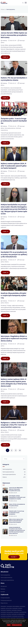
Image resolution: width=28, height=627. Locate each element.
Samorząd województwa (9, 474)
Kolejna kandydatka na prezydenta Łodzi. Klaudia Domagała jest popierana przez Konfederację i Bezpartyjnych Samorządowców (14, 209)
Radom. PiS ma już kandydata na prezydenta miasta (14, 79)
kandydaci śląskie (5, 618)
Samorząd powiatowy (10, 128)
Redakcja (5, 40)
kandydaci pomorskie (17, 616)
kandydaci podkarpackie (18, 614)
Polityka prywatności (16, 625)
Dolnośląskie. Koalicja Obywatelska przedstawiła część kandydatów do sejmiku (17, 497)
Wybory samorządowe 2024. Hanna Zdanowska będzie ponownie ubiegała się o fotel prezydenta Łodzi (14, 383)
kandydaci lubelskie (6, 610)
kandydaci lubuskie (17, 610)
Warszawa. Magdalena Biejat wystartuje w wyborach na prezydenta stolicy (14, 339)
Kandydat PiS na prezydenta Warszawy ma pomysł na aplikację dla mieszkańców (14, 254)
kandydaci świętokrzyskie (17, 618)
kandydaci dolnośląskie (13, 606)
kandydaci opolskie (6, 614)
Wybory (7, 261)
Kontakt (13, 557)
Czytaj (4, 57)
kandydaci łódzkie (17, 608)
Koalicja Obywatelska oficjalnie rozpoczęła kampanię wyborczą (13, 296)
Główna (3, 9)
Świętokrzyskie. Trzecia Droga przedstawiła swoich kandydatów (14, 121)
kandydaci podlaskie (6, 616)
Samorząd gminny (7, 469)
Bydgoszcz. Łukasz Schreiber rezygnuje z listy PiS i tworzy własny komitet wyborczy (14, 425)
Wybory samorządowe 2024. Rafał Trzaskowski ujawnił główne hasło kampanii (14, 166)
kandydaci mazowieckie (19, 612)
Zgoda (8, 625)
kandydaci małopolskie (7, 612)
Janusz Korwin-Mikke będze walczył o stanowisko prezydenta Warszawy (14, 35)
